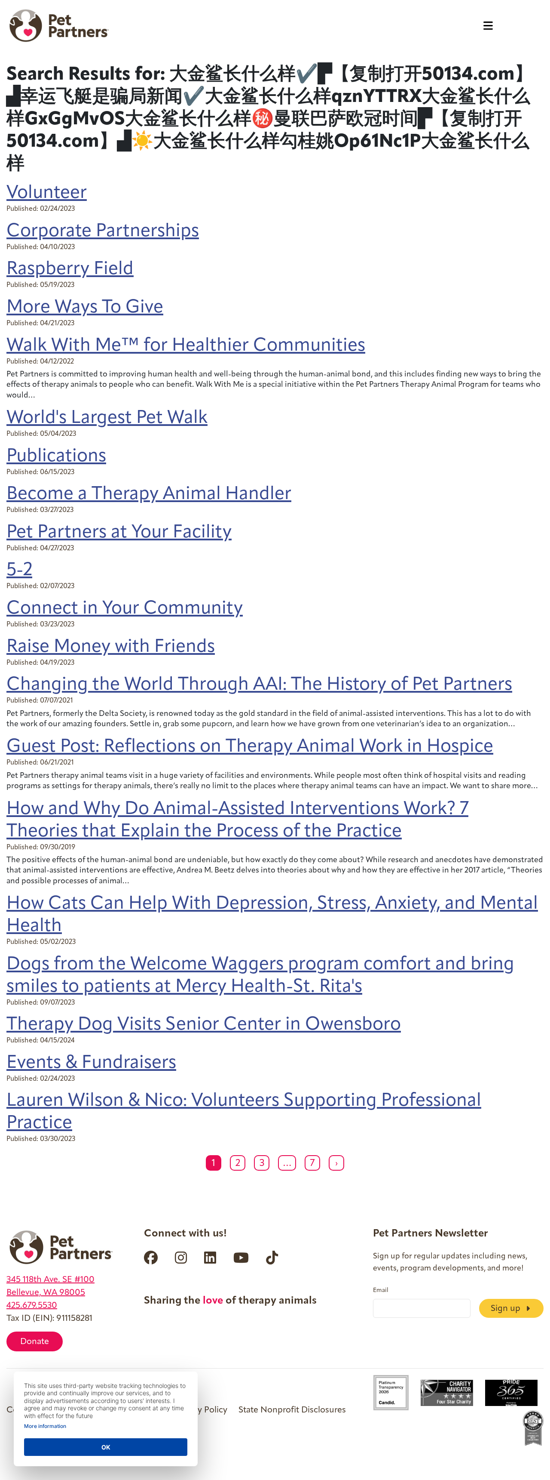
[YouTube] (241, 1257)
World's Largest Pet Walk (107, 418)
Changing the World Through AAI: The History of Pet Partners (259, 685)
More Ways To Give (84, 308)
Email (380, 1291)
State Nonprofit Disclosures (292, 1410)
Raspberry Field (70, 269)
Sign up (506, 1308)
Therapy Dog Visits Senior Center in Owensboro (203, 1025)
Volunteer (46, 193)
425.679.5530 (31, 1305)
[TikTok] (272, 1257)
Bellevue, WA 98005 (45, 1293)
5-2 (19, 570)
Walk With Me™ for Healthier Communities (185, 346)
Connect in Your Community (124, 609)
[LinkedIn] (210, 1257)
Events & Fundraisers (91, 1063)
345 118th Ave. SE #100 (50, 1280)
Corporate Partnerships (102, 231)
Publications (56, 456)
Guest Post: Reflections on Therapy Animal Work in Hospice (249, 747)
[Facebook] (151, 1257)
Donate (34, 1342)
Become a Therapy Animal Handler (148, 494)
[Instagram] (181, 1257)
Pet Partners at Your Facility (119, 533)
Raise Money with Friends (110, 647)
